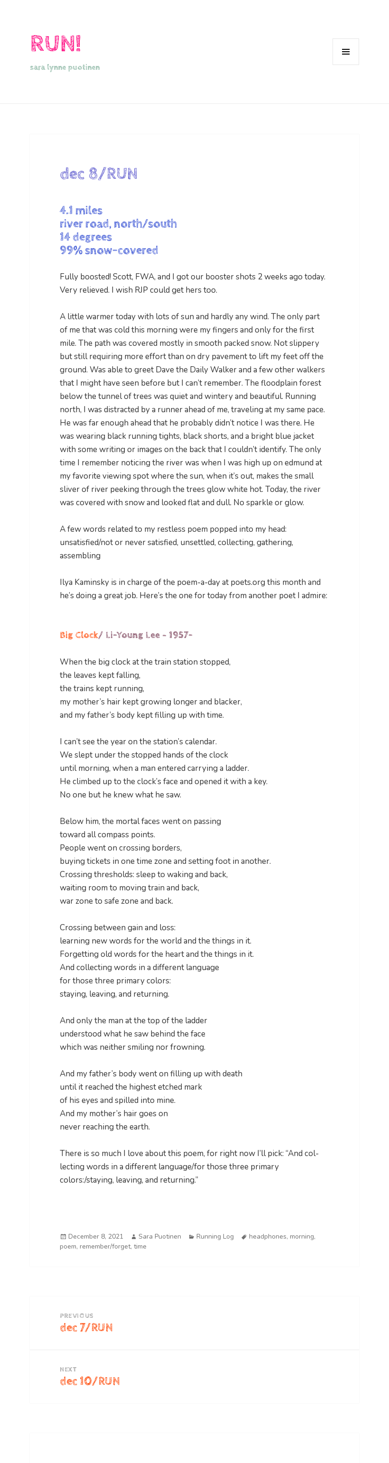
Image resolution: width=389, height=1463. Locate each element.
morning (302, 1236)
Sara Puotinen (160, 1236)
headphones (268, 1236)
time (140, 1246)
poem (68, 1246)
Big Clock (79, 635)
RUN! (55, 44)
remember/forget (105, 1246)
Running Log (215, 1236)
